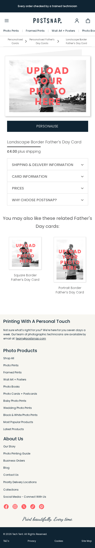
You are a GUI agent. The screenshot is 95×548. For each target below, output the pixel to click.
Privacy (32, 541)
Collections (11, 489)
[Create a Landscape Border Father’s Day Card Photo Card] (47, 86)
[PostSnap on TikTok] (33, 506)
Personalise (47, 126)
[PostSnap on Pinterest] (41, 506)
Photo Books (11, 386)
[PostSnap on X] (24, 506)
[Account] (76, 20)
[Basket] (87, 20)
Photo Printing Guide (16, 453)
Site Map (87, 541)
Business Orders (14, 460)
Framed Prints (35, 31)
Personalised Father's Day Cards (42, 41)
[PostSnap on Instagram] (15, 506)
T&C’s (6, 541)
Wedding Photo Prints (17, 408)
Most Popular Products (18, 422)
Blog (6, 468)
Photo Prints (11, 31)
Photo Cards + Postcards (20, 394)
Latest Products (13, 429)
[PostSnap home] (47, 20)
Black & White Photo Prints (20, 415)
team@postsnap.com (31, 338)
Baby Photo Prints (14, 401)
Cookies (59, 541)
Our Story (9, 446)
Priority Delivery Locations (20, 482)
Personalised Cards (15, 41)
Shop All (8, 358)
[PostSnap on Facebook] (6, 506)
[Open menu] (7, 21)
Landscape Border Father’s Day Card (76, 41)
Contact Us (11, 475)
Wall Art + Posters (63, 31)
